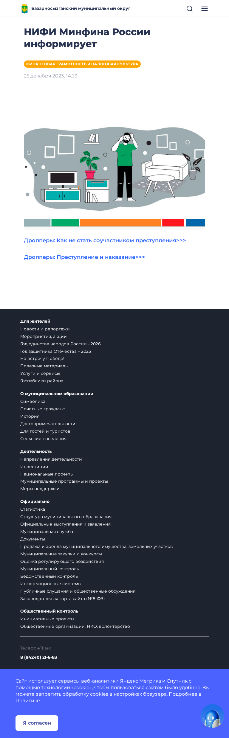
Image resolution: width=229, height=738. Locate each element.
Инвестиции (34, 466)
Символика (32, 401)
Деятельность (36, 451)
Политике (28, 700)
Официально (34, 501)
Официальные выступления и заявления (65, 524)
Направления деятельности (51, 459)
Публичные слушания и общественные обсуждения (77, 591)
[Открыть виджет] (212, 716)
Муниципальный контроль (49, 568)
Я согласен (37, 723)
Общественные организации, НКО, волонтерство (75, 626)
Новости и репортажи (45, 329)
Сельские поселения (43, 438)
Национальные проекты (47, 474)
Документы (32, 539)
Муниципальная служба (46, 531)
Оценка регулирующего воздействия (62, 561)
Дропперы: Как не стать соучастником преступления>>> (105, 240)
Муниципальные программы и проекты (64, 481)
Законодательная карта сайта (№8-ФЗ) (62, 598)
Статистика (32, 509)
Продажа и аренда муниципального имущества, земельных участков (96, 546)
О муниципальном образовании (56, 393)
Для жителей (35, 321)
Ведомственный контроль (49, 576)
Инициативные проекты (47, 619)
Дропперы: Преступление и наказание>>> (84, 257)
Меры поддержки (40, 488)
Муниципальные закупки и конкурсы (61, 554)
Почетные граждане (42, 408)
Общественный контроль (49, 611)
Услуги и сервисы (40, 373)
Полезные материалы (44, 366)
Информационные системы (50, 583)
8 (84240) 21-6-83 (38, 657)
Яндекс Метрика (140, 681)
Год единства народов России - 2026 (60, 344)
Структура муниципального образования (66, 516)
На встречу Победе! (42, 358)
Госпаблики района (41, 380)
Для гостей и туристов (45, 431)
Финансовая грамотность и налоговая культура (82, 64)
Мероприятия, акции (43, 336)
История (29, 416)
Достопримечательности (47, 423)
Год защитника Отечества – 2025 (55, 351)
